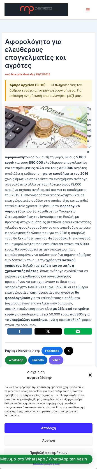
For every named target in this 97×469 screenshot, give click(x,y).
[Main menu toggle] (87, 9)
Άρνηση (48, 440)
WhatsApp (16, 360)
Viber (56, 360)
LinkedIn (38, 360)
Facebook (52, 351)
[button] (90, 375)
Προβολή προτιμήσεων (48, 453)
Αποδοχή (48, 428)
